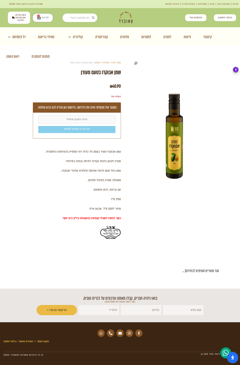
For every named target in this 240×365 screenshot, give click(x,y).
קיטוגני (207, 37)
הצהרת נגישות (25, 341)
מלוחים (124, 37)
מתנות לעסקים (41, 56)
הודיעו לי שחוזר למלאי (77, 129)
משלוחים (202, 4)
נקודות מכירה (188, 4)
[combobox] (77, 18)
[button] (135, 63)
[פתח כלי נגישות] (236, 70)
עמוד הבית (116, 62)
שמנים (97, 62)
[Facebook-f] (139, 333)
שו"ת (212, 4)
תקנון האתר (43, 341)
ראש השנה (12, 56)
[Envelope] (120, 333)
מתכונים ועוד (223, 4)
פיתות (187, 37)
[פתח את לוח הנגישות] (232, 357)
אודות (235, 4)
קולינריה (78, 37)
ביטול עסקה (10, 341)
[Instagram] (129, 333)
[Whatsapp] (101, 333)
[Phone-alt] (110, 333)
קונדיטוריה (101, 37)
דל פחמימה (19, 37)
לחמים (167, 37)
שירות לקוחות (172, 4)
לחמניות (146, 37)
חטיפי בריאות (46, 37)
